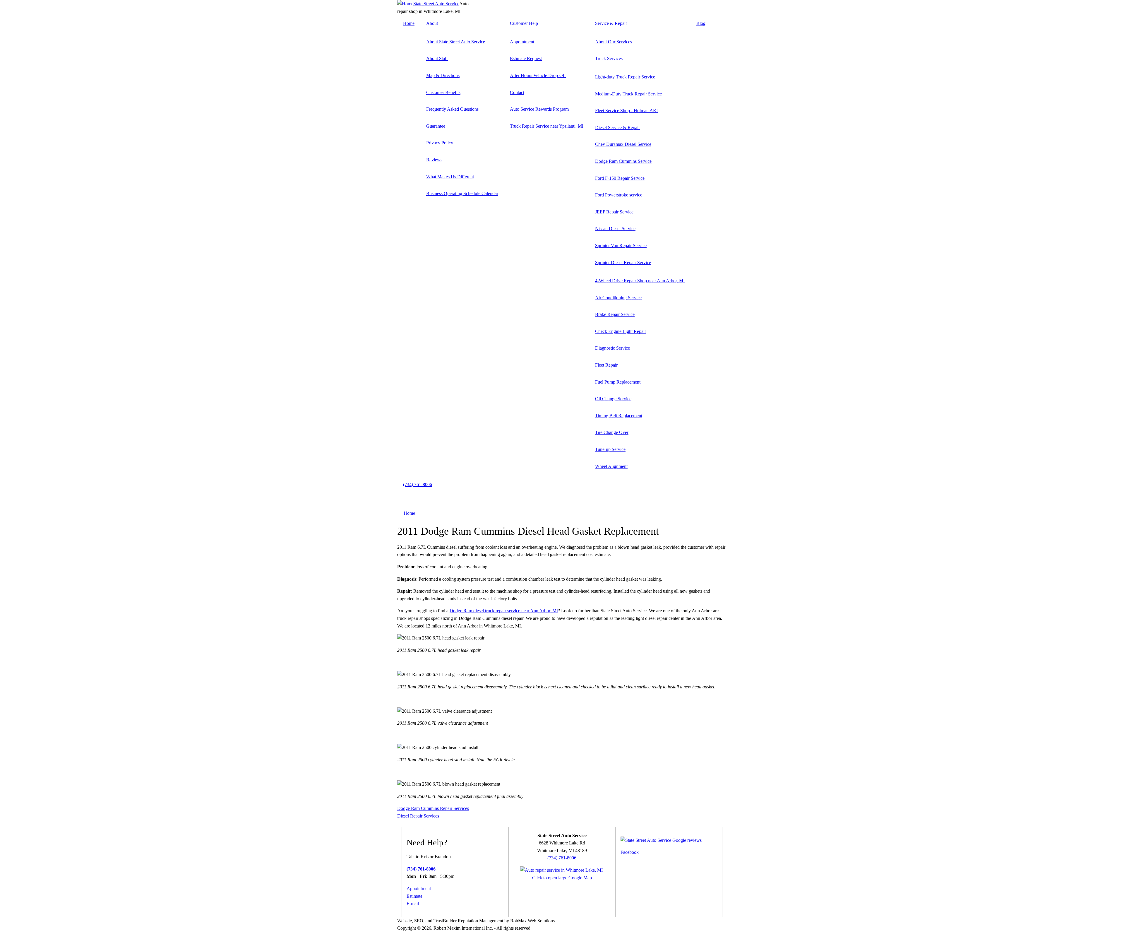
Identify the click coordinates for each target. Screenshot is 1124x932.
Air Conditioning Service (618, 297)
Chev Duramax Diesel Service (623, 144)
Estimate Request (526, 58)
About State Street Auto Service (455, 41)
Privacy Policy (439, 142)
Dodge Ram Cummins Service (623, 161)
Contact (517, 92)
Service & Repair (611, 23)
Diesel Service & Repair (617, 127)
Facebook (630, 852)
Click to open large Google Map (562, 877)
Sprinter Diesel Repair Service (623, 262)
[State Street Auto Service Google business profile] (661, 840)
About (432, 23)
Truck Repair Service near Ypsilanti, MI (546, 126)
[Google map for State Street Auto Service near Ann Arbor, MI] (561, 870)
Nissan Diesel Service (615, 228)
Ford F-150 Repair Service (620, 178)
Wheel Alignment (611, 466)
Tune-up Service (610, 449)
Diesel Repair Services (418, 815)
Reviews (434, 159)
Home (408, 23)
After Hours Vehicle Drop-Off (538, 75)
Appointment (522, 41)
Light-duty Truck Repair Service (625, 76)
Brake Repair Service (615, 314)
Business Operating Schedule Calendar (462, 193)
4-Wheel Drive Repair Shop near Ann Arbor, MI (640, 280)
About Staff (437, 58)
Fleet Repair (606, 364)
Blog (700, 23)
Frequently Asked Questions (452, 109)
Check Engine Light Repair (620, 331)
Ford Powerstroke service (618, 194)
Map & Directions (443, 75)
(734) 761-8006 (417, 484)
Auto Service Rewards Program (539, 109)
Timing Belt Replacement (618, 415)
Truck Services (609, 58)
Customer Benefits (443, 92)
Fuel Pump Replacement (617, 381)
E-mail (413, 903)
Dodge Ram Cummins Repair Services (433, 808)
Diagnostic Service (612, 348)
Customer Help (524, 23)
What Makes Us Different (450, 176)
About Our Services (613, 41)
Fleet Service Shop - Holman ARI (626, 110)
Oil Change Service (613, 398)
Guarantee (435, 126)
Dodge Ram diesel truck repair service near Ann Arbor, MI (504, 610)
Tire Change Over (611, 432)
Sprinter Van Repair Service (621, 245)
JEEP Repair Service (614, 211)
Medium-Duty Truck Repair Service (628, 93)
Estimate (414, 896)
